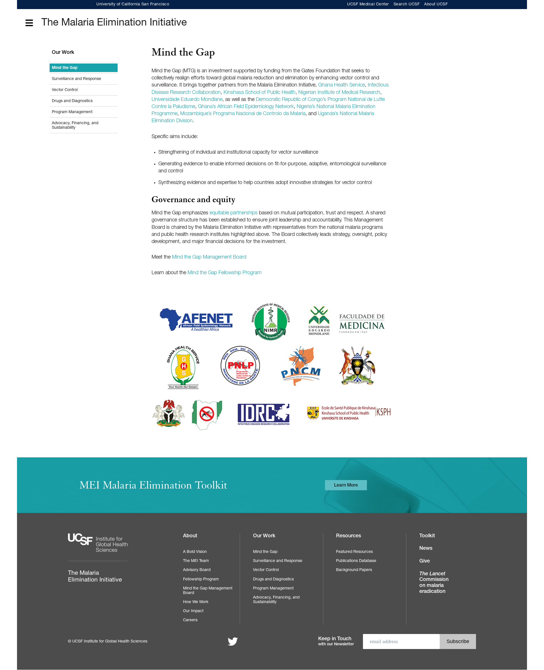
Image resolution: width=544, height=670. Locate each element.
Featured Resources (354, 552)
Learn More (346, 485)
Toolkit (427, 536)
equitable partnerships (234, 213)
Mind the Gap (65, 68)
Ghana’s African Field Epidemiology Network (246, 106)
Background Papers (354, 570)
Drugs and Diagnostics (72, 101)
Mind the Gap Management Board (209, 257)
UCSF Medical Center (368, 5)
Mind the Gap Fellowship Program (225, 273)
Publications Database (356, 561)
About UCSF (436, 5)
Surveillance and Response (76, 79)
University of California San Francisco (132, 5)
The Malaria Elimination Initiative (114, 23)
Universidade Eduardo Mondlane (187, 99)
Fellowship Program (201, 580)
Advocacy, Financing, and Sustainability (75, 125)
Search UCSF (407, 5)
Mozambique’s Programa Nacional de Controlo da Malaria (242, 114)
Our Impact (193, 611)
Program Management (72, 112)
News (425, 548)
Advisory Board (197, 570)
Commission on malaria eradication (434, 583)
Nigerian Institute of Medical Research (339, 92)
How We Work (195, 602)
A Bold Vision (195, 552)
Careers (190, 620)
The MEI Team (196, 561)
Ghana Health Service (341, 85)
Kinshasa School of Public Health (260, 92)
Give (424, 561)
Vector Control (65, 90)
